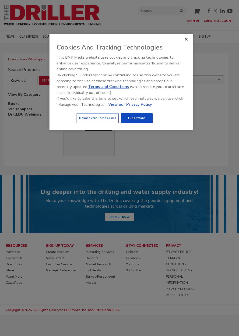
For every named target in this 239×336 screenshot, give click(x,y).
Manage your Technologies (97, 118)
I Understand (137, 118)
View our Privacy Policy (130, 104)
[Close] (186, 39)
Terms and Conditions (108, 86)
